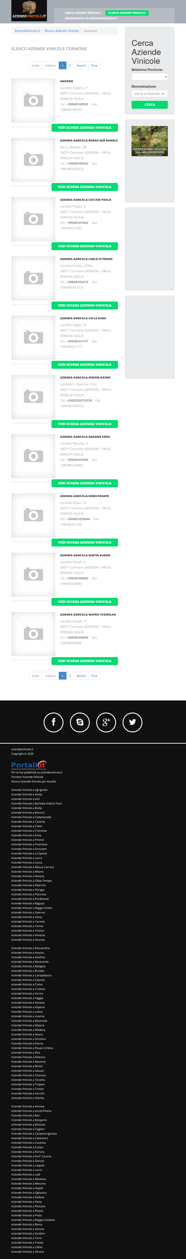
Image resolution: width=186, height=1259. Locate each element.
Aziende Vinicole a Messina (28, 1183)
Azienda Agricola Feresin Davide (85, 377)
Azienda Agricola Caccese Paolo (85, 200)
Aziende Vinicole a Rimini (27, 1066)
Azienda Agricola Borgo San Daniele (89, 140)
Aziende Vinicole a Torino (27, 926)
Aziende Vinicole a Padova (27, 1197)
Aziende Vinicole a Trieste (27, 1089)
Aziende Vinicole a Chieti (26, 826)
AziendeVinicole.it (27, 30)
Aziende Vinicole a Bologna (28, 966)
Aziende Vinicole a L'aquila (27, 1165)
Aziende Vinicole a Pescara (28, 1206)
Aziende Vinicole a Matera (27, 1025)
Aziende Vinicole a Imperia (28, 1007)
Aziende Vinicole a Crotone (28, 989)
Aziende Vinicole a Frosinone (29, 844)
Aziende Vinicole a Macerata (29, 1021)
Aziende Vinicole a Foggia (27, 998)
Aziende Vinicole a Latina (27, 1012)
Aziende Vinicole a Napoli (27, 1188)
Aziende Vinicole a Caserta (28, 822)
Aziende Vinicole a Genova (28, 1002)
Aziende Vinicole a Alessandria (30, 948)
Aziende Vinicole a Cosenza (28, 1143)
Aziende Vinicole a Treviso (27, 931)
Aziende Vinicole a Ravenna (28, 1062)
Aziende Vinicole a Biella (26, 808)
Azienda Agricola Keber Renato (84, 496)
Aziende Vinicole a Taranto (28, 921)
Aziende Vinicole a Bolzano (28, 1124)
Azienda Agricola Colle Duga (83, 318)
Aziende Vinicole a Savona (27, 1229)
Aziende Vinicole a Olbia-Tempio (31, 881)
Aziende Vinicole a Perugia (28, 890)
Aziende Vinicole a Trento (27, 1242)
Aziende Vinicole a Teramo (28, 1080)
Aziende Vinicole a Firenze (27, 840)
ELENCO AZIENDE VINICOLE (127, 13)
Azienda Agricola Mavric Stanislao (88, 614)
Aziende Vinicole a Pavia (26, 1202)
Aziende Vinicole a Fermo (27, 993)
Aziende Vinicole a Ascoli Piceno (31, 1111)
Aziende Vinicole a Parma (27, 1043)
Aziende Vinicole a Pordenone (30, 899)
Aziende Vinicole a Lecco (26, 858)
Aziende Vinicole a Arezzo (27, 953)
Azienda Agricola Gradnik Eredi (85, 437)
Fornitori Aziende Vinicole (27, 777)
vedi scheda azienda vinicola (84, 127)
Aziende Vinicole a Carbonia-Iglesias (34, 1133)
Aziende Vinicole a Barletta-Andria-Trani (36, 803)
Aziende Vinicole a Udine (26, 1247)
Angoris (66, 81)
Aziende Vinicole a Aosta (26, 794)
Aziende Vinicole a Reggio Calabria (33, 1220)
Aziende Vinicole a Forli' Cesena (31, 1156)
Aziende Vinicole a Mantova (28, 1179)
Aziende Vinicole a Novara (27, 876)
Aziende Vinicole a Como (26, 984)
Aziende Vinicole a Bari (25, 1115)
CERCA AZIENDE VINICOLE (82, 13)
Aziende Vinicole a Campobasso (31, 975)
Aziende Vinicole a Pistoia (27, 1211)
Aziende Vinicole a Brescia (27, 812)
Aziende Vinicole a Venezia (28, 935)
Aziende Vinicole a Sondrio (28, 1233)
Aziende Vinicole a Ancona (27, 1106)
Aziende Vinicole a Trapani (28, 1084)
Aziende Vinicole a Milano (27, 871)
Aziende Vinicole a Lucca (26, 862)
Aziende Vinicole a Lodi (25, 1174)
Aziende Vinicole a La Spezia (29, 853)
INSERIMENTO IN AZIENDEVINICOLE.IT (91, 18)
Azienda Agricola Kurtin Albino (85, 555)
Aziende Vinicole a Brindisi (27, 971)
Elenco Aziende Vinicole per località (33, 781)
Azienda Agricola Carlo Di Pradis (86, 259)
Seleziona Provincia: (147, 69)
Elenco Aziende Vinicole (62, 30)
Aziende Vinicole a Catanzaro (29, 1138)
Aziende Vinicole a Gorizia (27, 1161)
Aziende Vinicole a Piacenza (28, 894)
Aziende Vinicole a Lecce (26, 1170)
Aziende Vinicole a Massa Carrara (32, 867)
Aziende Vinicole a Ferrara (27, 1152)
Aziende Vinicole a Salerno (28, 912)
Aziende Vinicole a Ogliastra (28, 1193)
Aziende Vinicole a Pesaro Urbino (32, 1048)
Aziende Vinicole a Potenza (28, 1057)
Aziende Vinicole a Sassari (27, 1071)
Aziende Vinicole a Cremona (29, 831)
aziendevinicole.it (22, 749)
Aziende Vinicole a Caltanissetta (31, 817)
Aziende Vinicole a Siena (26, 917)
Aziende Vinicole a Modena (28, 1030)
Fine (94, 65)
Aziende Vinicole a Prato (26, 1215)
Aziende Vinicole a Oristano (28, 1039)
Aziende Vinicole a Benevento (30, 962)
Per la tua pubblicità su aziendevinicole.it (36, 772)
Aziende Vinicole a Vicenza (28, 940)
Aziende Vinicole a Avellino (28, 957)
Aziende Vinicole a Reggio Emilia (31, 908)
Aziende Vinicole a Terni (26, 1238)
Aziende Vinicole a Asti (25, 799)
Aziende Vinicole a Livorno (27, 1016)
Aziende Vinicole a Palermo (28, 885)
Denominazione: (144, 86)
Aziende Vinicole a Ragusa (27, 903)
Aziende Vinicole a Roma (26, 1224)
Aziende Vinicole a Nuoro (27, 1034)
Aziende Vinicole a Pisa (25, 1052)
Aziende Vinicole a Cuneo (27, 1147)
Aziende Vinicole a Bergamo (29, 1120)
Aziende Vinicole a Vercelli (27, 1093)
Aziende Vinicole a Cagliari (28, 1129)
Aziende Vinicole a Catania (28, 980)
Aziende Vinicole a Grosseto (28, 849)
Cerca (150, 104)
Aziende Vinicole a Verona (27, 1252)
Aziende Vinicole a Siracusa (28, 1075)
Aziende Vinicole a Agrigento (29, 790)
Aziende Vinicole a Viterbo (27, 1098)
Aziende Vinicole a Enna (26, 835)
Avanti (81, 65)
